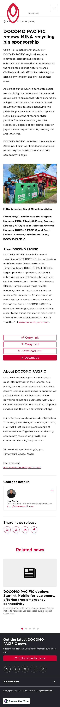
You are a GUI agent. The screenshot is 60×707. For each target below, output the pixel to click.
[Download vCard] (52, 490)
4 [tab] (34, 629)
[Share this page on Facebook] (34, 529)
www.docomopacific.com (34, 322)
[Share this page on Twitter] (16, 529)
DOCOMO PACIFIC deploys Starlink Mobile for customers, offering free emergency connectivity (29, 598)
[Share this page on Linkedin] (25, 529)
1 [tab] (22, 629)
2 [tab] (26, 629)
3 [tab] (30, 629)
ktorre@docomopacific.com (20, 506)
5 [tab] (38, 629)
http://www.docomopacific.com (22, 467)
